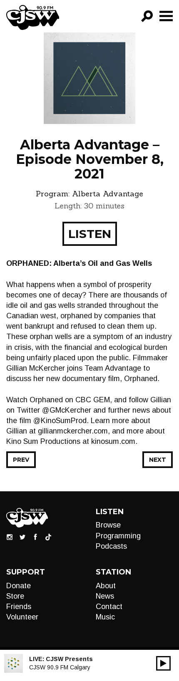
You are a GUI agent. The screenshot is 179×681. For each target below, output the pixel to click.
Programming (118, 536)
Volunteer (22, 617)
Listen (89, 234)
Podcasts (111, 546)
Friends (18, 606)
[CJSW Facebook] (35, 536)
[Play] (163, 663)
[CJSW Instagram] (9, 536)
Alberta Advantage (107, 193)
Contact (109, 606)
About (106, 586)
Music (105, 617)
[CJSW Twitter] (22, 536)
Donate (18, 586)
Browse (108, 525)
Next (157, 459)
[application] (163, 663)
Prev (21, 459)
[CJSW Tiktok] (48, 536)
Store (15, 596)
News (105, 596)
